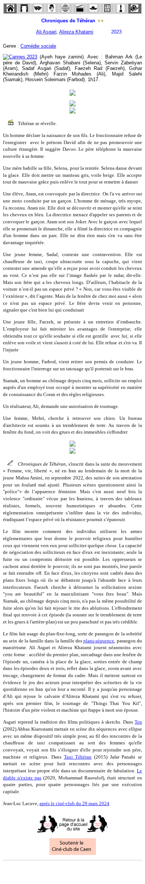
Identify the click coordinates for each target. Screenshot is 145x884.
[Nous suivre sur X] (72, 870)
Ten (138, 722)
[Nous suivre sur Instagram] (86, 870)
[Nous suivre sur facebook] (58, 870)
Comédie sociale (38, 46)
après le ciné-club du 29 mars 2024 (74, 803)
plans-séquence (98, 641)
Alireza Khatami (76, 32)
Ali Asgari (46, 32)
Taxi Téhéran (78, 757)
